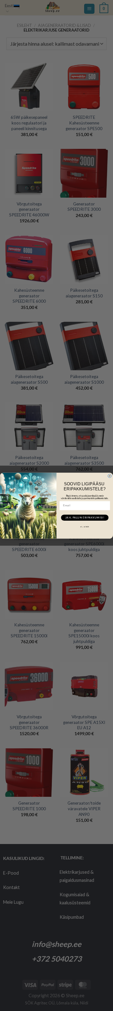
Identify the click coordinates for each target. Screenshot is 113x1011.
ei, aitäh (84, 526)
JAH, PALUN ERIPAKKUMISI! (84, 517)
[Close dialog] (110, 476)
